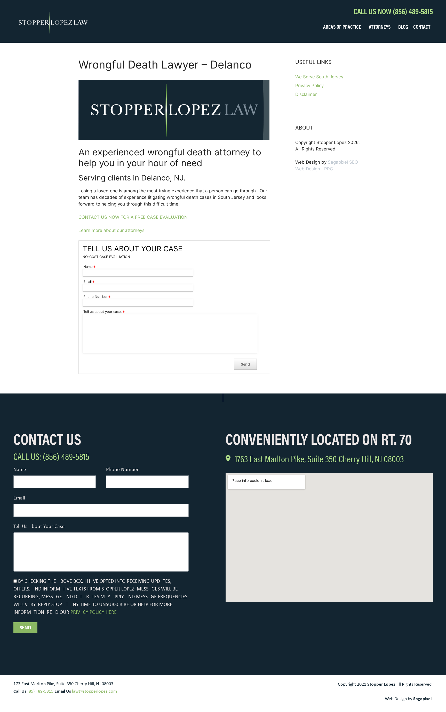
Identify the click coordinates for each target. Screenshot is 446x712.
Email (19, 498)
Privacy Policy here (93, 612)
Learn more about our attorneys (111, 230)
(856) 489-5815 (40, 691)
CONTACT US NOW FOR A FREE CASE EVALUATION (133, 217)
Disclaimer (306, 94)
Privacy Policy (309, 85)
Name (19, 469)
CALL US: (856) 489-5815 (51, 456)
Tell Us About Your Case (39, 526)
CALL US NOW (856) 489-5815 (393, 11)
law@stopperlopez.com (94, 691)
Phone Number (122, 469)
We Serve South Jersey (319, 76)
